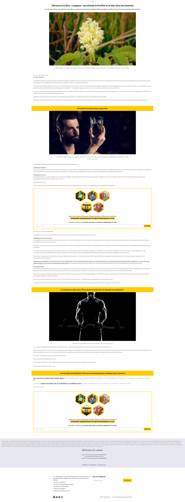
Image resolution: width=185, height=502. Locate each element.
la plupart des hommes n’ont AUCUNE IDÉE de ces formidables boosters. (61, 383)
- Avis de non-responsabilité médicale (63, 484)
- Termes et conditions (59, 482)
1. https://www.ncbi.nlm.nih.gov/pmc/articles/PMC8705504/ (94, 454)
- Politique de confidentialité (60, 486)
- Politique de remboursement (61, 491)
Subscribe (147, 226)
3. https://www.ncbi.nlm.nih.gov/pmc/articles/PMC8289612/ (94, 458)
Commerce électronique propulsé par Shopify (122, 497)
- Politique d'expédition (59, 488)
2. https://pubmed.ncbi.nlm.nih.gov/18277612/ (93, 456)
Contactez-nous (102, 465)
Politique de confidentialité (89, 465)
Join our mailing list (99, 476)
